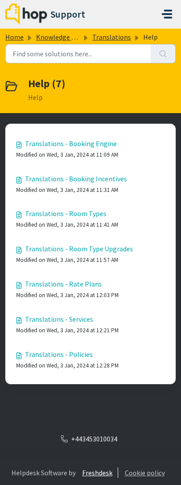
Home (14, 37)
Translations (111, 37)
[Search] (163, 53)
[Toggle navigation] (167, 14)
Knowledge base (60, 37)
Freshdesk (97, 472)
